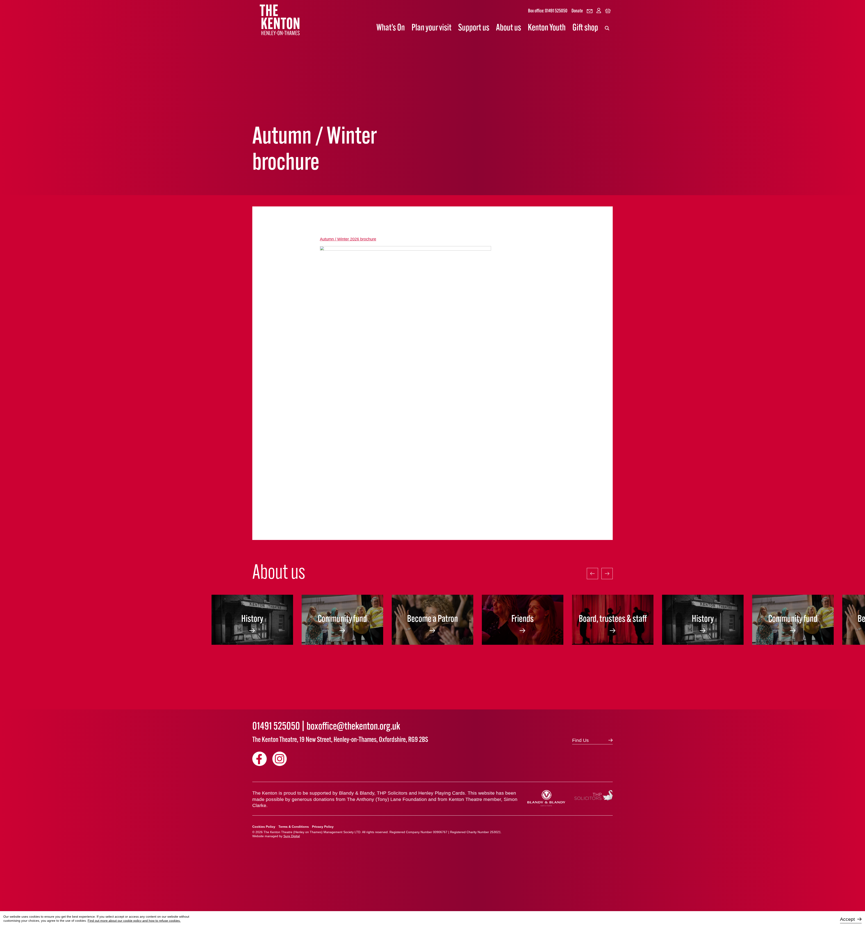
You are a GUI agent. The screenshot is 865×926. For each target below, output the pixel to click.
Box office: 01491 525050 (547, 11)
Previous (592, 573)
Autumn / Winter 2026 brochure (348, 239)
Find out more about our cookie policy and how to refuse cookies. (134, 920)
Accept (847, 919)
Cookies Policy (263, 826)
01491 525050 (276, 727)
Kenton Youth (547, 28)
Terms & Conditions (293, 826)
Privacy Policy (323, 826)
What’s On (390, 28)
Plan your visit (431, 28)
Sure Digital (291, 836)
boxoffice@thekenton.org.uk (353, 727)
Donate (577, 11)
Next (607, 573)
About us (508, 28)
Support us (473, 28)
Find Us (580, 740)
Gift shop (585, 28)
